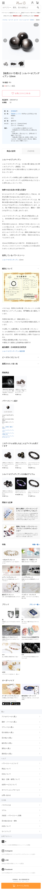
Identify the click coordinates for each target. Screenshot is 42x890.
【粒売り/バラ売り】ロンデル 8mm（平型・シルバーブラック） (20, 391)
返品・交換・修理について (11, 779)
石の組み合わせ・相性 (9, 821)
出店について (6, 826)
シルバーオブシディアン (10, 260)
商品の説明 (11, 151)
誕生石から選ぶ (7, 743)
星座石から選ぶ (7, 754)
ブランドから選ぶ (8, 727)
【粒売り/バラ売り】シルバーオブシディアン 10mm (7, 492)
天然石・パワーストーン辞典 (11, 815)
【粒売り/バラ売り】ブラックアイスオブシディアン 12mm (8, 464)
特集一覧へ (36, 544)
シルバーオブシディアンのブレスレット (8, 436)
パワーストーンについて (10, 763)
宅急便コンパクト (16, 114)
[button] (5, 40)
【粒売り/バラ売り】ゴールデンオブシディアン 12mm (21, 464)
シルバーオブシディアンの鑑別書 (13, 351)
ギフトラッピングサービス (11, 790)
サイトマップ (6, 831)
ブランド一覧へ (34, 604)
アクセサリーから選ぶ (9, 716)
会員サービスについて (9, 784)
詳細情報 (30, 151)
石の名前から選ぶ (8, 732)
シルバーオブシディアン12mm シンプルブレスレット (34, 464)
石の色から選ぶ (7, 738)
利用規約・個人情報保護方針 (21, 879)
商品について (6, 769)
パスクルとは (6, 805)
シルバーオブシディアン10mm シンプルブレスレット (34, 492)
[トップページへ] (21, 5)
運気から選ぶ (6, 748)
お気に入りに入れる (22, 93)
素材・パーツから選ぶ (9, 722)
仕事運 (7, 426)
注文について (6, 774)
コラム (4, 810)
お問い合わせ (6, 795)
